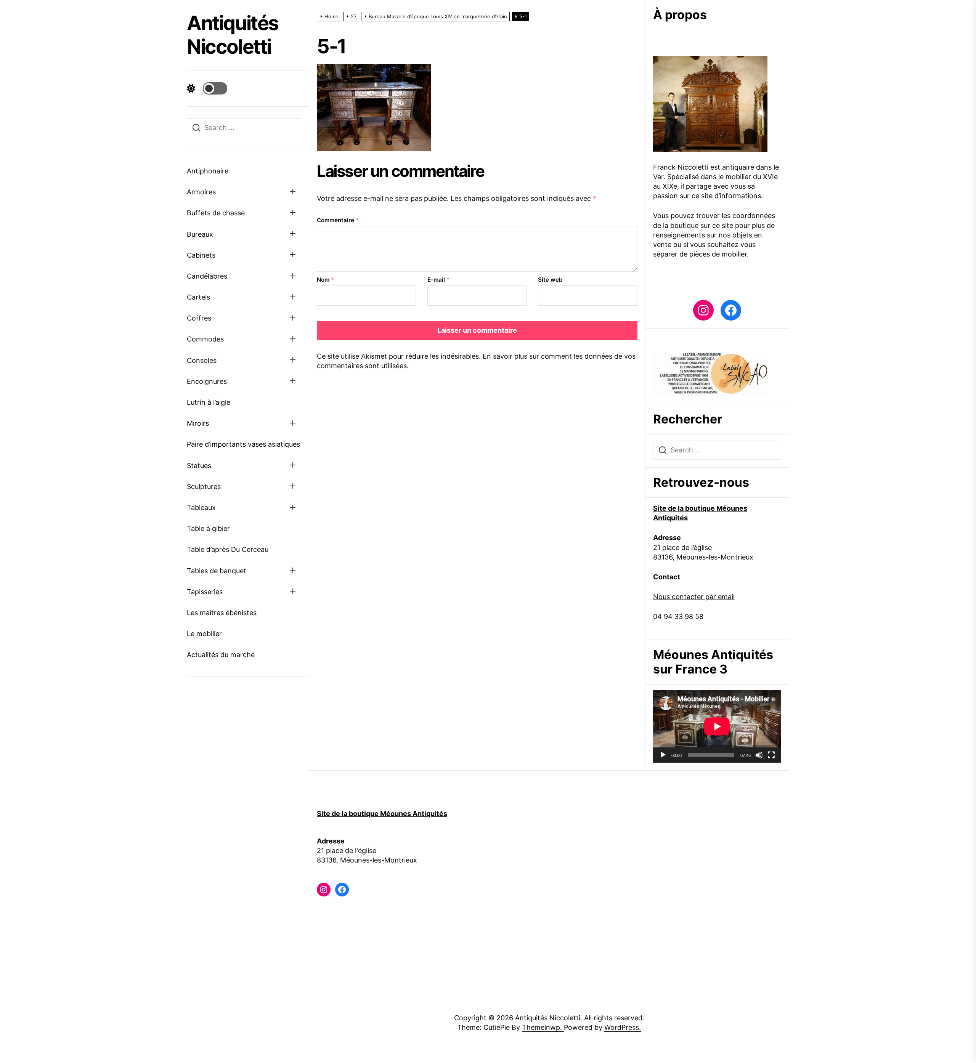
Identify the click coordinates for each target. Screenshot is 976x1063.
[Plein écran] (771, 755)
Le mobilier (204, 634)
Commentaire (338, 220)
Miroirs (198, 423)
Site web (550, 279)
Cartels (198, 297)
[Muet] (759, 755)
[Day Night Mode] (207, 88)
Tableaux (201, 507)
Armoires (201, 192)
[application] (717, 726)
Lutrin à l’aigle (208, 402)
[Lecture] (663, 755)
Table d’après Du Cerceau (227, 549)
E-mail (438, 279)
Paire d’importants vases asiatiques (243, 444)
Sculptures (204, 487)
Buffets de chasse (216, 213)
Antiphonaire (207, 171)
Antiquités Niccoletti (232, 35)
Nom (325, 279)
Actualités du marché (221, 655)
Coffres (199, 318)
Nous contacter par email (694, 597)
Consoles (202, 360)
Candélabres (207, 276)
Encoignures (207, 381)
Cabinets (201, 255)
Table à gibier (208, 528)
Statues (199, 466)
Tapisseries (205, 592)
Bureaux (200, 234)
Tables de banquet (216, 571)
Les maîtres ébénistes (222, 613)
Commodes (205, 339)
